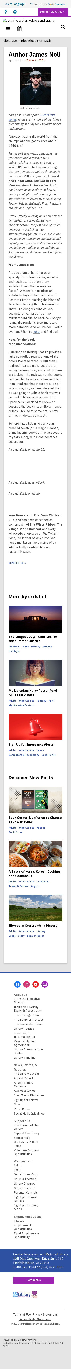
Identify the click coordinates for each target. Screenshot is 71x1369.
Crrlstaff (45, 41)
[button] (5, 12)
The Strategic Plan (26, 1015)
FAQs (17, 1170)
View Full (16, 562)
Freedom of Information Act (24, 1035)
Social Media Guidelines (29, 1113)
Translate (59, 4)
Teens (25, 646)
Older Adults (26, 700)
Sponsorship (22, 1138)
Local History (17, 935)
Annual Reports (24, 1078)
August (41, 827)
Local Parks (49, 755)
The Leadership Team (28, 1024)
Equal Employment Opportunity (26, 1235)
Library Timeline (24, 1057)
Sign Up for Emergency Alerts (31, 744)
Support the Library (27, 1133)
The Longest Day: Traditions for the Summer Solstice (33, 639)
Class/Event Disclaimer (29, 1095)
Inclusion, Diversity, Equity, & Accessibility (28, 1008)
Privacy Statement (45, 1314)
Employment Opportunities (23, 1227)
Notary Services (24, 1188)
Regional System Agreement (25, 1043)
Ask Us (18, 1165)
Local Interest (35, 935)
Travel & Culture (19, 886)
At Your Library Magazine (23, 1084)
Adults (12, 700)
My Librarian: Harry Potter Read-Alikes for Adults (33, 692)
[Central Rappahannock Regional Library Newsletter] (44, 984)
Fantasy (41, 700)
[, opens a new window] (25, 1299)
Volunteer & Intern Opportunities (26, 1152)
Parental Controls (25, 1192)
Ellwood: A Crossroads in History (33, 925)
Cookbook (43, 881)
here (36, 331)
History (35, 646)
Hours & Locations (26, 1179)
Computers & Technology (24, 755)
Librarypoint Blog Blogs (20, 41)
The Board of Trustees (29, 1019)
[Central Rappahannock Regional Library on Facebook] (17, 984)
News (17, 1104)
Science (47, 646)
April (51, 700)
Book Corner (16, 832)
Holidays (14, 651)
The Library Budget (26, 1073)
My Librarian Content (21, 705)
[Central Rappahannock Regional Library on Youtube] (35, 984)
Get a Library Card (25, 1174)
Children (14, 646)
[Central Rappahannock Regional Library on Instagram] (26, 984)
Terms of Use (22, 1314)
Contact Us (34, 1280)
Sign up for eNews (26, 1100)
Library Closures (24, 1183)
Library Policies (24, 1028)
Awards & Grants (25, 1091)
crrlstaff (17, 60)
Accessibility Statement (35, 1319)
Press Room (22, 1109)
